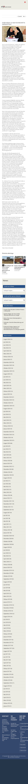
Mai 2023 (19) (7, 452)
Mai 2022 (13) (7, 486)
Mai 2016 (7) (7, 694)
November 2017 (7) (8, 642)
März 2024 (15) (7, 423)
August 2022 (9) (8, 478)
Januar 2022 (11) (8, 498)
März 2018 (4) (7, 631)
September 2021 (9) (8, 509)
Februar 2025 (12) (8, 391)
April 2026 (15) (7, 351)
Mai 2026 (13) (7, 348)
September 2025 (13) (9, 371)
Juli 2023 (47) (7, 446)
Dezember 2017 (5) (8, 639)
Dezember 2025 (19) (9, 362)
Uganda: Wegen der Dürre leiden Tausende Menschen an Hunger (7, 269)
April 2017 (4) (7, 662)
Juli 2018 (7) (7, 619)
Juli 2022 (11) (7, 480)
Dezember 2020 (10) (9, 535)
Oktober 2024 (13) (8, 403)
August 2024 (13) (8, 408)
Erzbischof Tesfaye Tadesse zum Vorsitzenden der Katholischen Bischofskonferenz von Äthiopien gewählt (14, 328)
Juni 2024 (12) (7, 414)
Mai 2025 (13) (7, 382)
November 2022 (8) (8, 469)
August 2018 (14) (8, 616)
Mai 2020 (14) (7, 556)
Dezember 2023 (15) (9, 431)
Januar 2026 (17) (8, 359)
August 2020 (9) (8, 547)
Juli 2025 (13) (7, 376)
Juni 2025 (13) (7, 379)
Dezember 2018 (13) (9, 605)
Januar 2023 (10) (8, 463)
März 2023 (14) (7, 457)
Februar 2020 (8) (8, 564)
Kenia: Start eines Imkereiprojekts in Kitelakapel (19, 267)
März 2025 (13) (7, 388)
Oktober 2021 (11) (8, 506)
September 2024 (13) (9, 405)
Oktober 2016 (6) (8, 680)
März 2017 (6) (7, 665)
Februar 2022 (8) (8, 495)
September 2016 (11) (9, 683)
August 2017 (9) (8, 651)
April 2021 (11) (7, 524)
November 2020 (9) (8, 538)
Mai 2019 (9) (7, 590)
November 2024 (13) (9, 400)
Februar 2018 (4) (8, 634)
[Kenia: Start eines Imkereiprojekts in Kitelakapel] (20, 257)
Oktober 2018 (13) (8, 610)
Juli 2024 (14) (7, 411)
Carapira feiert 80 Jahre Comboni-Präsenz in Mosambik (14, 310)
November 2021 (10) (9, 504)
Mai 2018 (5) (7, 625)
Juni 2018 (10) (7, 622)
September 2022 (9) (8, 475)
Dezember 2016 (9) (8, 674)
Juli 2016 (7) (7, 688)
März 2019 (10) (7, 596)
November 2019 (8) (8, 573)
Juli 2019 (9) (7, 584)
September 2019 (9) (8, 579)
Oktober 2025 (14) (8, 368)
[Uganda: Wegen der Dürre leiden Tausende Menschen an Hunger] (8, 257)
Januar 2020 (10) (8, 567)
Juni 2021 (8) (7, 518)
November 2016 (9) (8, 677)
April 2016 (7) (7, 697)
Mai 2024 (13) (7, 417)
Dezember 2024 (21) (9, 397)
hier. (3, 740)
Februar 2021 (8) (8, 530)
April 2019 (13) (7, 593)
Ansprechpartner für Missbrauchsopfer (22, 728)
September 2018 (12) (9, 613)
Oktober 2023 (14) (8, 437)
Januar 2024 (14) (8, 428)
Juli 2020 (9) (7, 550)
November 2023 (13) (9, 434)
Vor (24, 16)
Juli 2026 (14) (7, 342)
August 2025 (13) (8, 374)
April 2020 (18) (7, 558)
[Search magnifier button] (24, 291)
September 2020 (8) (8, 544)
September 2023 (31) (9, 440)
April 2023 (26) (7, 455)
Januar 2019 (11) (8, 602)
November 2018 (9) (8, 608)
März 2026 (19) (7, 353)
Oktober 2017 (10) (8, 645)
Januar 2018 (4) (7, 636)
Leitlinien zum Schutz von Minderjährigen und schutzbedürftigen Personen (22, 736)
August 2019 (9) (8, 582)
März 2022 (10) (7, 492)
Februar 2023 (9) (8, 460)
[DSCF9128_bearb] (14, 34)
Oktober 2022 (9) (8, 472)
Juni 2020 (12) (7, 553)
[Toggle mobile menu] (25, 2)
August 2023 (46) (8, 443)
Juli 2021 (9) (7, 515)
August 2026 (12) (8, 339)
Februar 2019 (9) (8, 599)
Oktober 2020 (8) (8, 541)
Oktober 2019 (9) (8, 576)
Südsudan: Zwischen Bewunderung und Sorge (13, 323)
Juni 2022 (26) (7, 483)
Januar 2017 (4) (7, 671)
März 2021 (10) (7, 527)
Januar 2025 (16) (8, 394)
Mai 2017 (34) (7, 660)
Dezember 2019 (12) (9, 570)
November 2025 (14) (9, 365)
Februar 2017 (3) (8, 668)
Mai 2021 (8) (7, 521)
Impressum (22, 747)
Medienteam (14, 726)
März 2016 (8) (7, 700)
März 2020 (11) (7, 561)
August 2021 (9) (8, 512)
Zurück (20, 16)
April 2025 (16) (7, 385)
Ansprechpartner (15, 738)
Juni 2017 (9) (7, 657)
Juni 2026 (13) (7, 345)
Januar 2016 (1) (7, 706)
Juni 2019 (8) (7, 587)
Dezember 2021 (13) (9, 501)
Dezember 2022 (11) (9, 466)
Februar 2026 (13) (8, 356)
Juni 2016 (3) (7, 691)
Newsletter (22, 744)
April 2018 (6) (7, 628)
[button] (3, 265)
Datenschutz (22, 750)
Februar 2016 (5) (8, 703)
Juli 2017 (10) (7, 654)
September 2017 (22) (9, 648)
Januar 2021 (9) (7, 532)
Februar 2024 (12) (8, 426)
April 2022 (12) (7, 489)
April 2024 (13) (7, 420)
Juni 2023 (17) (7, 449)
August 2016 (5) (8, 686)
